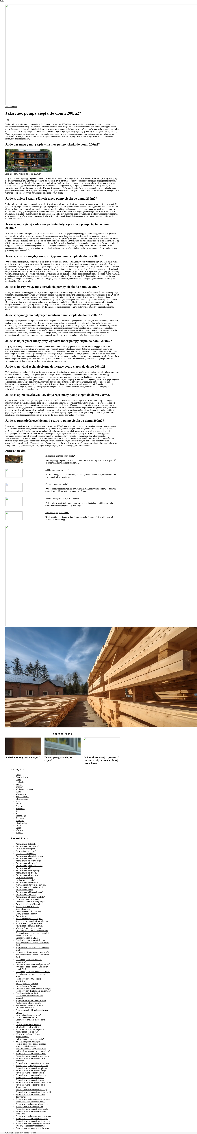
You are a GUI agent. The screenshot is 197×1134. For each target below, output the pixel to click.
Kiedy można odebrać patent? (28, 1003)
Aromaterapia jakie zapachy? (28, 870)
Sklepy (19, 811)
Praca (18, 801)
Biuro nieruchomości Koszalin (28, 911)
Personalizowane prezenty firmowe (30, 1080)
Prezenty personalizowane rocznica (30, 1126)
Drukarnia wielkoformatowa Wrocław (32, 930)
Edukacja (20, 782)
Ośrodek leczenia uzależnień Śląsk (30, 940)
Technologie (21, 816)
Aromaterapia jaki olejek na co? (29, 865)
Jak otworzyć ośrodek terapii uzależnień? (33, 971)
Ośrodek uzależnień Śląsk (27, 938)
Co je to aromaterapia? (25, 849)
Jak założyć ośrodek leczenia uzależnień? (33, 991)
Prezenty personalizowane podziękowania (33, 1116)
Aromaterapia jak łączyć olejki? (29, 861)
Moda (18, 792)
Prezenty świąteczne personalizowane (32, 1065)
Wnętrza (19, 830)
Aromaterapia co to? (24, 890)
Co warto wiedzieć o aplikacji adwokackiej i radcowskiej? (28, 1025)
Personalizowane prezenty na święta (31, 1053)
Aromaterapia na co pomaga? (28, 858)
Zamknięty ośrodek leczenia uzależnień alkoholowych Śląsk (32, 934)
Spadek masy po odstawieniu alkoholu (32, 921)
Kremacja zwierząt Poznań (27, 983)
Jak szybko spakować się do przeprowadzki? (28, 1035)
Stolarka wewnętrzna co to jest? (23, 757)
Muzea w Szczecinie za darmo (28, 928)
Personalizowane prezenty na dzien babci (33, 1121)
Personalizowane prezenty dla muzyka (32, 1109)
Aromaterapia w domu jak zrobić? (30, 887)
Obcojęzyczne (22, 799)
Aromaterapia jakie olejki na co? (29, 856)
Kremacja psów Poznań (26, 986)
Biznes (18, 775)
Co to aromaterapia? (24, 877)
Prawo (18, 804)
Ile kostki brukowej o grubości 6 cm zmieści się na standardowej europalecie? (101, 760)
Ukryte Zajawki (22, 823)
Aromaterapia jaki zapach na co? (29, 892)
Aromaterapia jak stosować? (28, 875)
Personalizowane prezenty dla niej (30, 1073)
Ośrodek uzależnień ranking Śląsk (30, 902)
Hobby (19, 784)
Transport (20, 818)
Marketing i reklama (24, 789)
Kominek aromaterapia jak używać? (31, 885)
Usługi (18, 828)
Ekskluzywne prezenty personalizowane (33, 1128)
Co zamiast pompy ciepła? (56, 484)
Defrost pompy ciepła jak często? (30, 1039)
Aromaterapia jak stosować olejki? (30, 897)
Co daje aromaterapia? (25, 880)
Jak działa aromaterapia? (26, 853)
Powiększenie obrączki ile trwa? (29, 926)
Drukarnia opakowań (25, 1008)
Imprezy (19, 787)
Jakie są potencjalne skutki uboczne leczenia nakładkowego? (31, 1045)
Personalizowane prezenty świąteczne (32, 1068)
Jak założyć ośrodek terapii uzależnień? (32, 952)
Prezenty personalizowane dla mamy (31, 1089)
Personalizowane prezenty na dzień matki (33, 1082)
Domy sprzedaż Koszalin (26, 914)
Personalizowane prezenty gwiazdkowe (32, 1056)
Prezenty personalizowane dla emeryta (32, 1104)
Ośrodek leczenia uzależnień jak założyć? (33, 964)
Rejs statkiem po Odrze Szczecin (29, 1005)
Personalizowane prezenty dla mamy (31, 1075)
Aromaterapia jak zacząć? (26, 863)
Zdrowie (19, 832)
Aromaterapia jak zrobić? (26, 873)
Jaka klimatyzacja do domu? (57, 512)
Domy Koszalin (22, 916)
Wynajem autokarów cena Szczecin (31, 1000)
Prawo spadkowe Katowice (27, 906)
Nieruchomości (22, 796)
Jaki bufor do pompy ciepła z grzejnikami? (63, 498)
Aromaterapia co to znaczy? (27, 846)
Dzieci (18, 779)
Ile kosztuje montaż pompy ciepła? (60, 456)
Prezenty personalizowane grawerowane (33, 1099)
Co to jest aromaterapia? (26, 851)
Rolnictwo (20, 808)
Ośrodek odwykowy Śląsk (27, 993)
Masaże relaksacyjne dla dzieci (29, 923)
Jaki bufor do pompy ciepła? (57, 470)
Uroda (18, 825)
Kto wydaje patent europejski (28, 1041)
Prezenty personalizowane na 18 (29, 1106)
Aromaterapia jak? (23, 868)
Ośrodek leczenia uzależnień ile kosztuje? (33, 988)
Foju (2, 1)
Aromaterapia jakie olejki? (27, 882)
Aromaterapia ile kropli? (26, 844)
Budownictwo (11, 106)
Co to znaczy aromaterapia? (27, 899)
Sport (18, 813)
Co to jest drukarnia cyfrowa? (28, 1015)
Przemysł (19, 806)
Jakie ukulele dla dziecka (26, 1017)
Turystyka (20, 820)
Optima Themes (29, 1133)
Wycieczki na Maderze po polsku (30, 1029)
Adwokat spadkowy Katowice (29, 904)
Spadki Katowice (23, 909)
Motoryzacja (21, 794)
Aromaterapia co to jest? (26, 894)
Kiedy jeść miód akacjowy (27, 1032)
